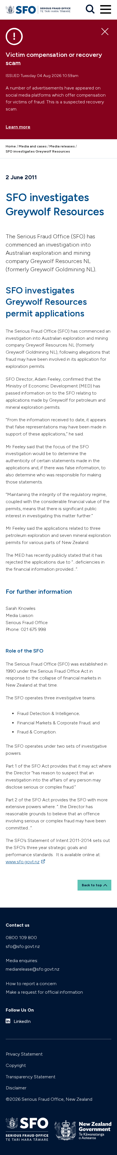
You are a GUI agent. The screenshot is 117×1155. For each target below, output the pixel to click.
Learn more (18, 127)
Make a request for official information (44, 992)
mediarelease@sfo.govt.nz (32, 969)
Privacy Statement (24, 1054)
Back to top (92, 885)
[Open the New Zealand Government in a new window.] (83, 1130)
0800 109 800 (21, 937)
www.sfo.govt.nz (26, 861)
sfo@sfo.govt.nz (23, 946)
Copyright (16, 1065)
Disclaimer (16, 1088)
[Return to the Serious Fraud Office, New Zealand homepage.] (38, 10)
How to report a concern (31, 983)
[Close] (104, 32)
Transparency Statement (30, 1076)
